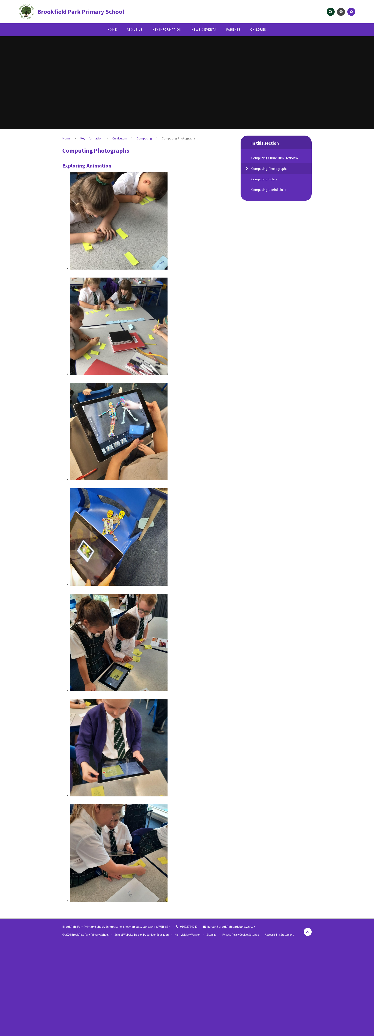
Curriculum (119, 138)
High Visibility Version (187, 934)
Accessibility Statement (279, 934)
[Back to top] (308, 932)
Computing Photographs (179, 138)
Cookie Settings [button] (249, 934)
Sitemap (211, 934)
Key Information (91, 138)
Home (66, 138)
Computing (144, 138)
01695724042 (188, 926)
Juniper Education (158, 934)
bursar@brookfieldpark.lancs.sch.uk (231, 926)
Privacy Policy (230, 934)
